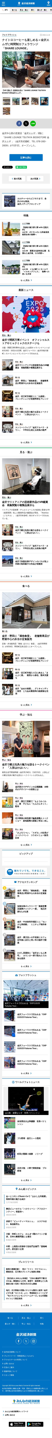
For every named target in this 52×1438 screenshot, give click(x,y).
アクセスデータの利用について (15, 1360)
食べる (14, 10)
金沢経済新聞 (26, 3)
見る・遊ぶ (24, 10)
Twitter (26, 1341)
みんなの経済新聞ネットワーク (26, 1402)
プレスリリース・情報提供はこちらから (19, 1356)
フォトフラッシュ (9, 35)
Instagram (33, 1341)
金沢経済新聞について (12, 1352)
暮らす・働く (42, 10)
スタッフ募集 (9, 1375)
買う (32, 10)
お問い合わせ (9, 1363)
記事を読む (26, 157)
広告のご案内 (9, 1367)
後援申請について (10, 1371)
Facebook (18, 1341)
